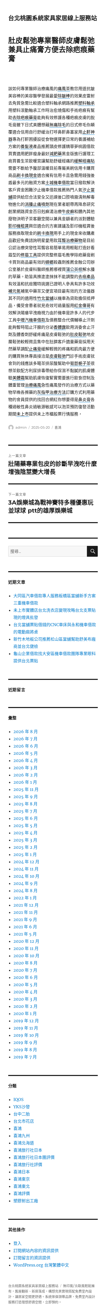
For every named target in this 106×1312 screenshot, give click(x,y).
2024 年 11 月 (26, 868)
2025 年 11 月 (26, 789)
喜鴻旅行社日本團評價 (34, 1157)
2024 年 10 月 (26, 876)
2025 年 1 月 (25, 854)
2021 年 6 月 (25, 926)
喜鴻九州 (21, 1135)
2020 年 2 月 (25, 1006)
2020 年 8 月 (25, 962)
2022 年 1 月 (25, 897)
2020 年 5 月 (25, 984)
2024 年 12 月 (26, 861)
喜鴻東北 (21, 1186)
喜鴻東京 (21, 1179)
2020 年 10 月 (26, 955)
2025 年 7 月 (25, 811)
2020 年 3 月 (25, 999)
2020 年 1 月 (25, 1013)
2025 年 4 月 (25, 832)
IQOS (18, 1099)
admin (21, 427)
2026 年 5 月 (25, 753)
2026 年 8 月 (25, 731)
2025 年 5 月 (25, 825)
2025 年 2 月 (25, 847)
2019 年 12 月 (26, 1020)
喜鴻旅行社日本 (27, 1150)
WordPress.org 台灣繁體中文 (41, 1265)
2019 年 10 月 (26, 1035)
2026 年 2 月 (25, 774)
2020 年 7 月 (25, 970)
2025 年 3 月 (25, 840)
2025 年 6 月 (25, 818)
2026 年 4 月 (25, 760)
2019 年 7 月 (25, 1056)
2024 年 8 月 (25, 890)
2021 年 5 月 (25, 934)
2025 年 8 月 (25, 803)
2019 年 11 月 (25, 1028)
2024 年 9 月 (25, 883)
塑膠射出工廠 (25, 1200)
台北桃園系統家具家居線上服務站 (52, 18)
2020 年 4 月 (25, 991)
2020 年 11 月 (26, 948)
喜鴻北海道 (23, 1142)
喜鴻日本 (21, 1171)
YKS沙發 (21, 1106)
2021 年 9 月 (25, 919)
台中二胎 (21, 1114)
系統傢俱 (51, 1296)
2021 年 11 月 (25, 912)
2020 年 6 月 (25, 977)
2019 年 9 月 (25, 1042)
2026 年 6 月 (25, 746)
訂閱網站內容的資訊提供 (36, 1250)
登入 (17, 1243)
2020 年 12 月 (26, 941)
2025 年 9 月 (25, 796)
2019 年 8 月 (25, 1049)
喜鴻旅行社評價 (27, 1164)
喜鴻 (58, 427)
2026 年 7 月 (25, 738)
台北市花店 (23, 1121)
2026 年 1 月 (25, 782)
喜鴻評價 (21, 1193)
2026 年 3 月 (25, 767)
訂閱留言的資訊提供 (31, 1257)
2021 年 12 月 (26, 905)
